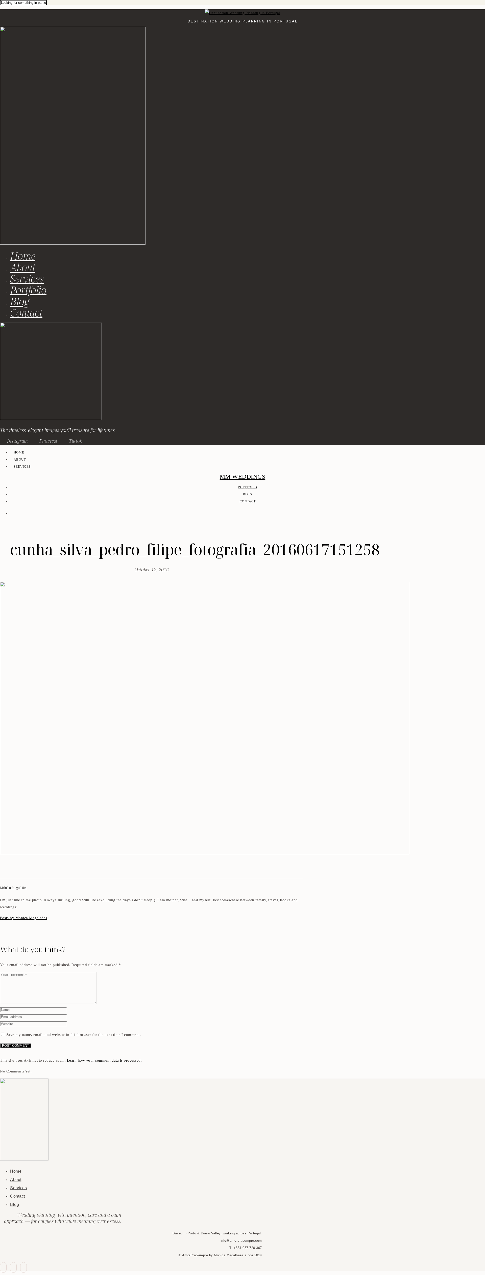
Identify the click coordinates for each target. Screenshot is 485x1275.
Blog (19, 301)
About (22, 267)
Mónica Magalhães (13, 888)
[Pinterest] (15, 869)
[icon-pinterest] (13, 1267)
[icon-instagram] (23, 1267)
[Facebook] (3, 869)
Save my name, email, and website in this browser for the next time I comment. (73, 1035)
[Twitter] (9, 869)
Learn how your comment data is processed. (104, 1060)
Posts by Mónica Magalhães (23, 918)
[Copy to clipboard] (21, 869)
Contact (26, 313)
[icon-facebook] (3, 1267)
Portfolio (28, 290)
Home (22, 256)
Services (27, 279)
